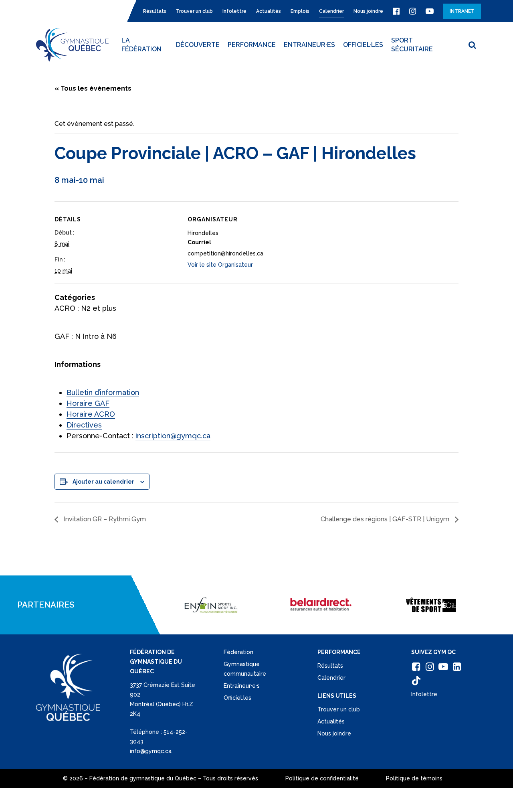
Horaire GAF (88, 403)
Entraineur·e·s (242, 686)
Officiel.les (237, 698)
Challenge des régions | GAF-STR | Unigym (386, 519)
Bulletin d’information (103, 392)
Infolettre (424, 694)
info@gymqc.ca (151, 751)
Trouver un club (338, 709)
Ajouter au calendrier (103, 481)
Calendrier (331, 678)
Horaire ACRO (91, 414)
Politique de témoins (414, 778)
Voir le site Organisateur (220, 264)
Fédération (238, 652)
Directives (84, 425)
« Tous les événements (93, 88)
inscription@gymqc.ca (172, 435)
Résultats (330, 665)
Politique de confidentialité (322, 778)
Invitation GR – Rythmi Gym (104, 519)
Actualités (331, 721)
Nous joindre (334, 733)
